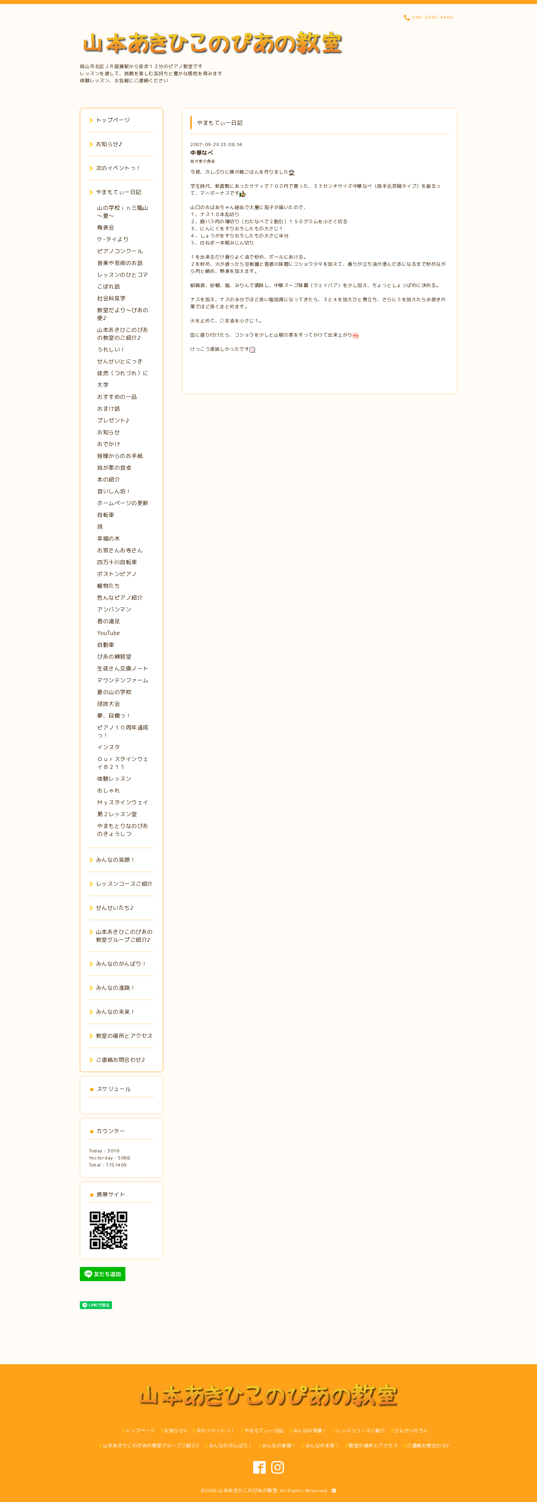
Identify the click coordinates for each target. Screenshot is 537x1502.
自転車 (105, 515)
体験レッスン (114, 778)
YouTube (108, 633)
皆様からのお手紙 (120, 455)
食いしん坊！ (114, 491)
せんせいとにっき (120, 361)
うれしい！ (111, 349)
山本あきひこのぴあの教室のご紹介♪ (123, 333)
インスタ (108, 747)
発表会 (105, 227)
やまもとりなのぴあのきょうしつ (123, 829)
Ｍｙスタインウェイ (123, 802)
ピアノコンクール (120, 251)
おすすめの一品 (117, 396)
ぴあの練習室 (114, 656)
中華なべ (201, 152)
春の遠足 (108, 621)
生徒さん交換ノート (123, 668)
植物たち (108, 585)
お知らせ (108, 432)
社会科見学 (111, 298)
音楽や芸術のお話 (120, 263)
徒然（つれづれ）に (123, 373)
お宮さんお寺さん (120, 550)
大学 (103, 385)
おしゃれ (108, 790)
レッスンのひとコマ (123, 274)
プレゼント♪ (113, 420)
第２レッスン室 (117, 814)
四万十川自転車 (117, 562)
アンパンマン (114, 609)
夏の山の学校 (114, 692)
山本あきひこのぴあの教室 (247, 1490)
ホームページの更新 (123, 503)
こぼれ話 (108, 286)
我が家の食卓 (202, 161)
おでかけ (108, 444)
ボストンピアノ (117, 574)
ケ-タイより (113, 239)
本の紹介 (108, 479)
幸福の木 (108, 538)
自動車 (105, 644)
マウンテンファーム (123, 680)
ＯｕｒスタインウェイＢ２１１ (123, 762)
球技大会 (108, 703)
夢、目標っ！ (114, 715)
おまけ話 (108, 408)
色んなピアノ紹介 (120, 597)
